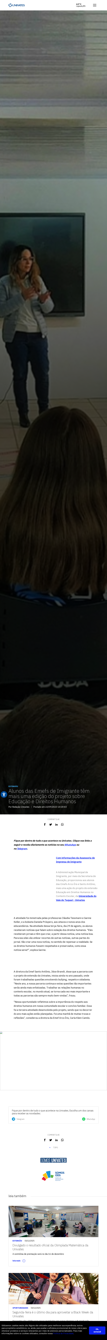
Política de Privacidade (63, 1333)
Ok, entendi (97, 1330)
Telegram (21, 848)
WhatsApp (70, 844)
